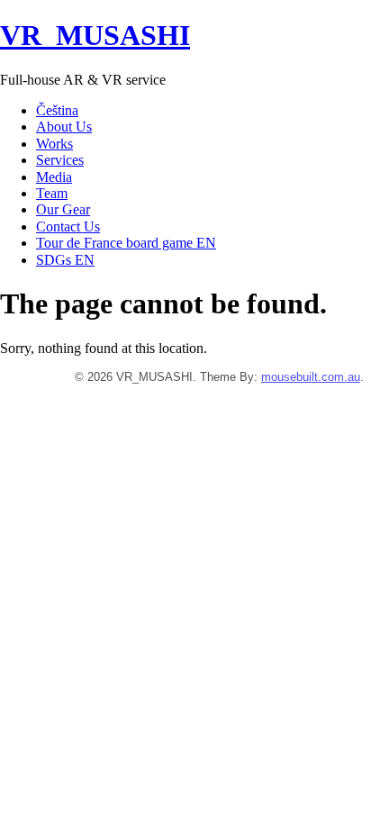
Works (54, 143)
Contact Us (68, 226)
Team (52, 193)
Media (54, 177)
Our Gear (63, 209)
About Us (64, 126)
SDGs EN (65, 259)
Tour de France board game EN (126, 242)
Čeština (57, 110)
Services (60, 160)
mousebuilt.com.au (310, 377)
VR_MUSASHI (95, 35)
